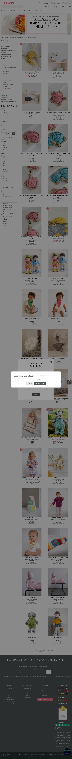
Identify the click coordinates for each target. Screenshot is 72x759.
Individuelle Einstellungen (36, 379)
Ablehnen (29, 383)
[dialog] (36, 380)
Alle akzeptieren (39, 383)
